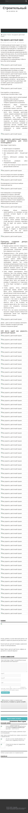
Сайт (2, 682)
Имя (2, 673)
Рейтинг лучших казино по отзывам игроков (12, 752)
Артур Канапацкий (10, 42)
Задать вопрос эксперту (14, 718)
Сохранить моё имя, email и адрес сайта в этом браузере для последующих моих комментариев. (14, 688)
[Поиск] (26, 1)
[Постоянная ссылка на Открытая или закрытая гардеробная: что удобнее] (3, 747)
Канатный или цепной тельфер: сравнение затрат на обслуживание (14, 644)
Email (2, 678)
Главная (4, 34)
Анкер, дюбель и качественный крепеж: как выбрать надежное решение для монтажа (14, 639)
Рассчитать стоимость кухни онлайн (13, 702)
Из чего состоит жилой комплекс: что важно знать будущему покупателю (15, 739)
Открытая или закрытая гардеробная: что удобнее (15, 745)
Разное (9, 34)
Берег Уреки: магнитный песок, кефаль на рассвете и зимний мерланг (13, 650)
